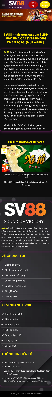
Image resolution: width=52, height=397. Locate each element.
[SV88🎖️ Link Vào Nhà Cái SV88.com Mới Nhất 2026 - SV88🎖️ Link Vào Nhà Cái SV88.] (16, 5)
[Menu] (3, 4)
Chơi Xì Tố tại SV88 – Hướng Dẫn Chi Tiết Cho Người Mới (26, 176)
